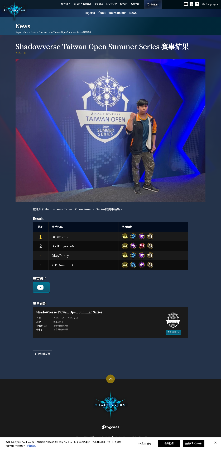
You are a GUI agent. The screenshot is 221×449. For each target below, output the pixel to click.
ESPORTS (153, 1)
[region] (110, 443)
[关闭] (215, 442)
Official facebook (191, 3)
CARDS (99, 4)
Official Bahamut (197, 3)
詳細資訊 (31, 445)
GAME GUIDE (82, 4)
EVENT (111, 4)
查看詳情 (171, 332)
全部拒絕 (169, 443)
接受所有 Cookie (193, 443)
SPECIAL (136, 4)
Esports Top (22, 32)
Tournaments (117, 13)
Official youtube (186, 3)
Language (205, 4)
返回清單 (44, 354)
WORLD (65, 4)
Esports (90, 13)
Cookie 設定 (144, 443)
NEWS (124, 4)
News (133, 13)
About (102, 13)
